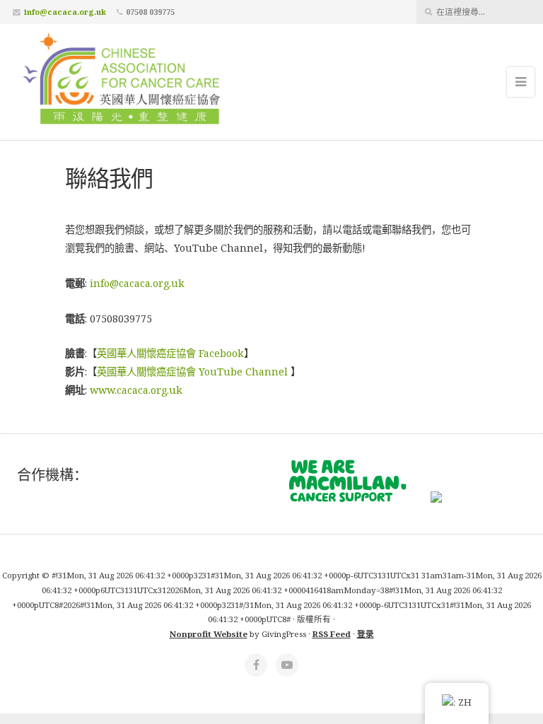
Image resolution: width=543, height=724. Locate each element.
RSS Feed (332, 634)
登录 (365, 634)
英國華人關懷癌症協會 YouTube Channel (192, 371)
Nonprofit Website (208, 634)
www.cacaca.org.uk (136, 390)
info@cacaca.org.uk (65, 11)
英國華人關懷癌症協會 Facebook (170, 353)
